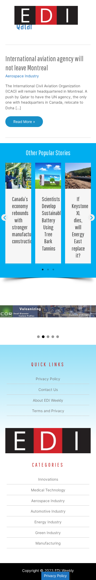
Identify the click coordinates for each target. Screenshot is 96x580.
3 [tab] (53, 269)
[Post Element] (18, 213)
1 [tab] (42, 269)
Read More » (24, 123)
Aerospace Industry (22, 76)
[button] (4, 217)
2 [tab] (48, 269)
